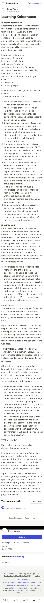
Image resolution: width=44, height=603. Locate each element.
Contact (25, 579)
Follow (22, 537)
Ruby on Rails (23, 590)
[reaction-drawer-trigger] (5, 599)
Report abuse (30, 518)
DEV (12, 588)
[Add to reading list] (25, 599)
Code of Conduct (15, 518)
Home (18, 579)
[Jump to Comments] (15, 599)
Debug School (8, 574)
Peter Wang (12, 9)
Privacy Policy (23, 582)
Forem (12, 586)
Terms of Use (36, 582)
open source (24, 586)
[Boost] (34, 599)
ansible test (7, 562)
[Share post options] (40, 599)
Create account (34, 3)
